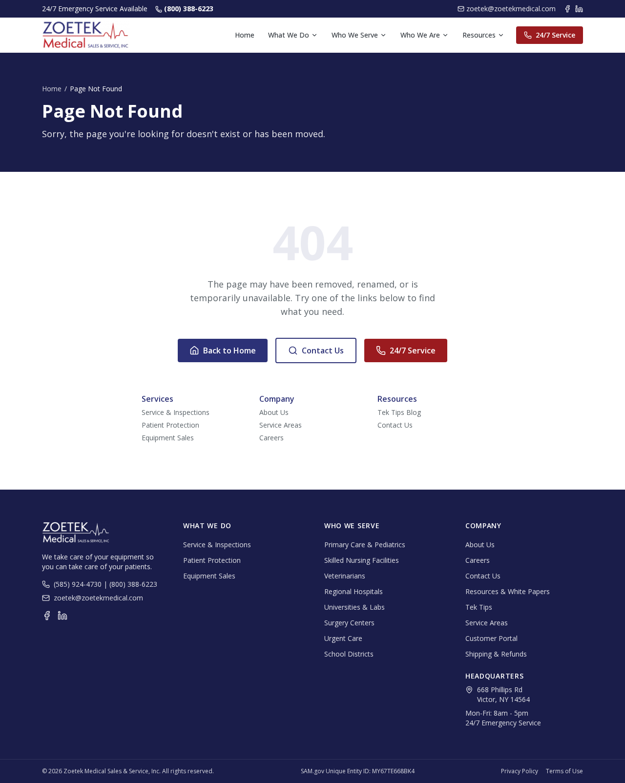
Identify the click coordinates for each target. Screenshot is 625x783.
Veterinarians (344, 575)
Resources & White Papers (507, 591)
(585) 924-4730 (78, 584)
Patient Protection (170, 425)
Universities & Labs (354, 607)
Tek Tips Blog (399, 412)
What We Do (288, 35)
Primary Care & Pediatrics (364, 544)
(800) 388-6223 (188, 8)
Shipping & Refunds (496, 654)
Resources (479, 35)
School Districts (349, 654)
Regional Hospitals (353, 591)
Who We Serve (355, 35)
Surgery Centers (349, 622)
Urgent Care (343, 638)
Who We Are (420, 35)
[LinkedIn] (579, 9)
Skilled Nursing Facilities (361, 560)
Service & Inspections (175, 412)
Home (244, 35)
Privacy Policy (519, 771)
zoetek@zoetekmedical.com (511, 8)
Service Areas (280, 425)
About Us (274, 412)
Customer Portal (491, 638)
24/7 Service (555, 35)
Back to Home (229, 350)
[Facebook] (567, 9)
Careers (271, 437)
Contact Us (323, 350)
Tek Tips (478, 607)
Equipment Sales (168, 437)
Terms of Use (564, 771)
